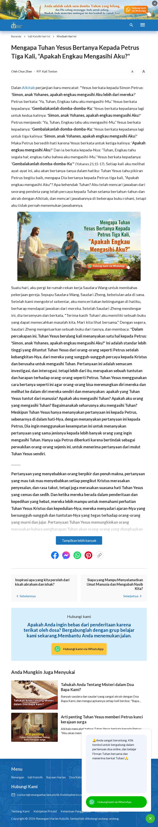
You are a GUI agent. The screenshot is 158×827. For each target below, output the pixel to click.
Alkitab (28, 87)
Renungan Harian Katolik (52, 818)
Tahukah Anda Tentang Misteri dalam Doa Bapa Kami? (97, 687)
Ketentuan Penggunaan (76, 811)
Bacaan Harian (56, 777)
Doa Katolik (77, 777)
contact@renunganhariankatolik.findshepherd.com (50, 794)
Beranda (16, 36)
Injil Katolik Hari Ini (39, 36)
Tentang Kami (20, 811)
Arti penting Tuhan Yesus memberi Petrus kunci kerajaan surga (102, 719)
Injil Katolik (35, 777)
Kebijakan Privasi (45, 811)
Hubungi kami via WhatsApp (114, 802)
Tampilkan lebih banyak (79, 540)
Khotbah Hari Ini (66, 36)
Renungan (17, 777)
